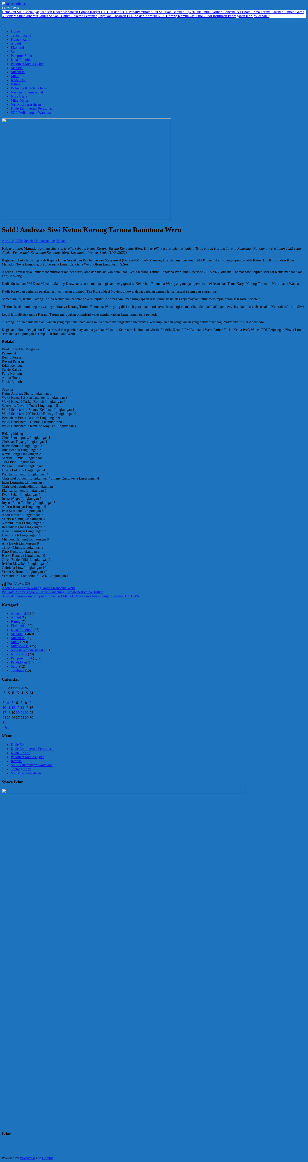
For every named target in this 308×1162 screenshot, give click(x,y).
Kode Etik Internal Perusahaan (32, 108)
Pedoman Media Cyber (27, 64)
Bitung (16, 84)
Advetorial (18, 613)
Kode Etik (18, 80)
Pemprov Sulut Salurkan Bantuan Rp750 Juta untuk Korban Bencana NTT (190, 12)
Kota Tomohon (21, 60)
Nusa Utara (19, 96)
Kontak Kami (20, 39)
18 (9, 713)
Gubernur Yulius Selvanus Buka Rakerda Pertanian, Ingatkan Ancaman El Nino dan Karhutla (91, 16)
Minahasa (18, 72)
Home (15, 31)
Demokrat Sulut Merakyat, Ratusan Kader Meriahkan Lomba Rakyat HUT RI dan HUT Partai (69, 12)
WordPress (27, 1158)
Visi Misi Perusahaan (26, 104)
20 (18, 713)
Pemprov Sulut (21, 56)
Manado (17, 68)
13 (18, 708)
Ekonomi (17, 47)
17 (4, 713)
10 (4, 708)
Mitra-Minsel (20, 100)
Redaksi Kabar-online (39, 241)
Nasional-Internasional (27, 92)
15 (27, 708)
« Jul (5, 727)
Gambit (47, 1158)
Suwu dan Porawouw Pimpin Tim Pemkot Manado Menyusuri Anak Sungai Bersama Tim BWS (70, 596)
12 (13, 708)
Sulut (14, 52)
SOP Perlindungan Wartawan (32, 112)
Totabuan (17, 670)
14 (22, 708)
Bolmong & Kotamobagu (29, 88)
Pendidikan (19, 662)
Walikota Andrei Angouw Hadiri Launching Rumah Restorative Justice (52, 592)
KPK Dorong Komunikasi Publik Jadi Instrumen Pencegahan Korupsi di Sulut (213, 16)
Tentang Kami (21, 35)
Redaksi (16, 761)
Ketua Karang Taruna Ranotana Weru (48, 588)
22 (27, 713)
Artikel (16, 43)
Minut (15, 76)
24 (4, 718)
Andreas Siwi (11, 588)
